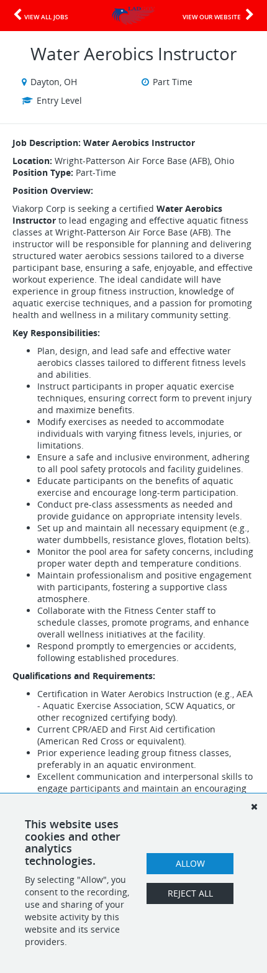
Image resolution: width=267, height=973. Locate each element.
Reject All (190, 893)
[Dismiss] (254, 806)
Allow (190, 863)
